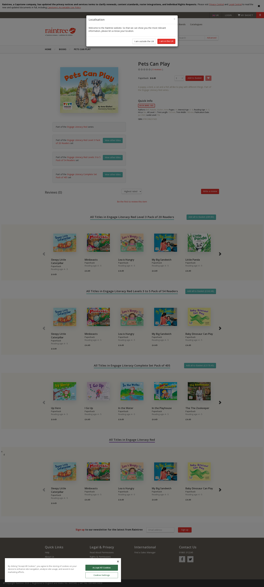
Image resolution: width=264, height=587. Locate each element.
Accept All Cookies (102, 567)
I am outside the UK (144, 41)
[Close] (118, 561)
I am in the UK (166, 41)
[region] (63, 570)
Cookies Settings (102, 575)
